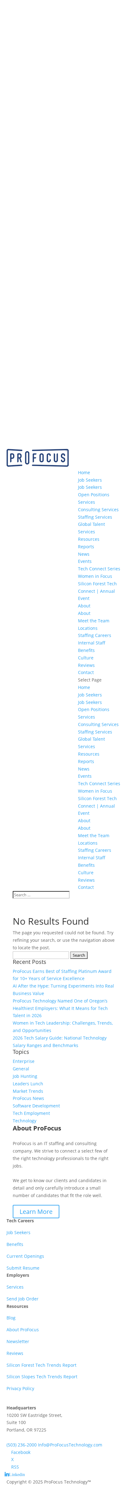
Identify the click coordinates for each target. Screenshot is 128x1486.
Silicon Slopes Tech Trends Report (42, 1377)
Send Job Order (23, 1299)
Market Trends (28, 1091)
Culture (86, 658)
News (83, 554)
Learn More (36, 1211)
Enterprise (23, 1061)
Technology (24, 1121)
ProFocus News (28, 1098)
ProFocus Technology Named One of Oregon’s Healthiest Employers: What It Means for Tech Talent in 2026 (60, 1008)
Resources (88, 539)
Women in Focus (95, 576)
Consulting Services (98, 509)
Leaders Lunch (28, 1084)
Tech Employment (31, 1113)
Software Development (36, 1106)
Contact (86, 672)
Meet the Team (93, 621)
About (84, 606)
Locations (88, 628)
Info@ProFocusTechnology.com (70, 1445)
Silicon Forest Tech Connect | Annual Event (97, 591)
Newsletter (18, 1341)
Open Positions (93, 495)
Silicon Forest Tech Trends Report (41, 1365)
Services (86, 502)
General (21, 1069)
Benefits (15, 1244)
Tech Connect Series (99, 569)
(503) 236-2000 (22, 1445)
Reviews (86, 665)
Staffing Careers (94, 635)
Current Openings (25, 1256)
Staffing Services (95, 517)
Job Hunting (25, 1076)
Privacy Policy (20, 1388)
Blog (11, 1318)
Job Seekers (90, 480)
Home (84, 472)
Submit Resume (23, 1268)
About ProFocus (23, 1330)
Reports (86, 547)
